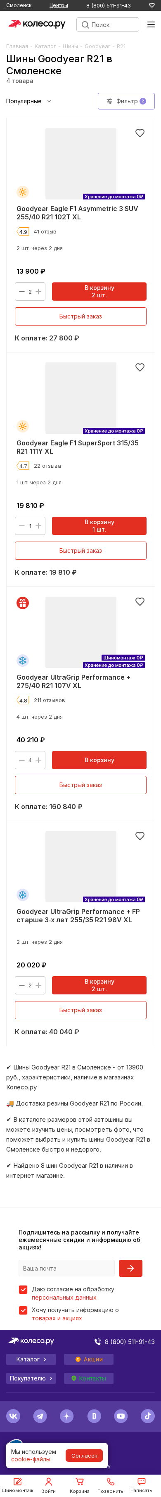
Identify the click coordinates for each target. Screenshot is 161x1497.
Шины (70, 46)
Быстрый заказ (80, 316)
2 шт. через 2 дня (40, 248)
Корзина (80, 1491)
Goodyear (97, 46)
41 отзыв (45, 231)
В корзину (99, 759)
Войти (48, 1491)
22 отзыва (47, 465)
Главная (17, 46)
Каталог (45, 46)
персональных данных (64, 1297)
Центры (59, 5)
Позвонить (110, 1491)
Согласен (84, 1455)
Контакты (92, 1378)
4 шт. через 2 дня (40, 716)
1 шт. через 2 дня (39, 482)
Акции (93, 1359)
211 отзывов (49, 700)
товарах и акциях (57, 1318)
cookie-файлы (30, 1459)
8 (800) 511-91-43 (108, 5)
